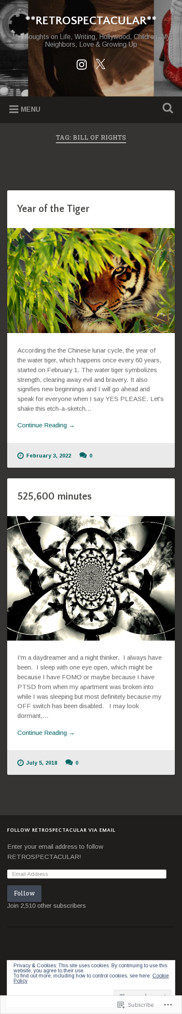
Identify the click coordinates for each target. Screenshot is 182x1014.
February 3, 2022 (48, 455)
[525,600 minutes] (91, 578)
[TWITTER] (100, 63)
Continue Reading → (46, 425)
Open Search (166, 108)
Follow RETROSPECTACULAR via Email (61, 830)
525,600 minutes (54, 496)
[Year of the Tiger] (91, 280)
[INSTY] (81, 63)
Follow (24, 893)
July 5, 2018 (41, 763)
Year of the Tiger (53, 209)
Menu (30, 109)
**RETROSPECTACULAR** (91, 20)
